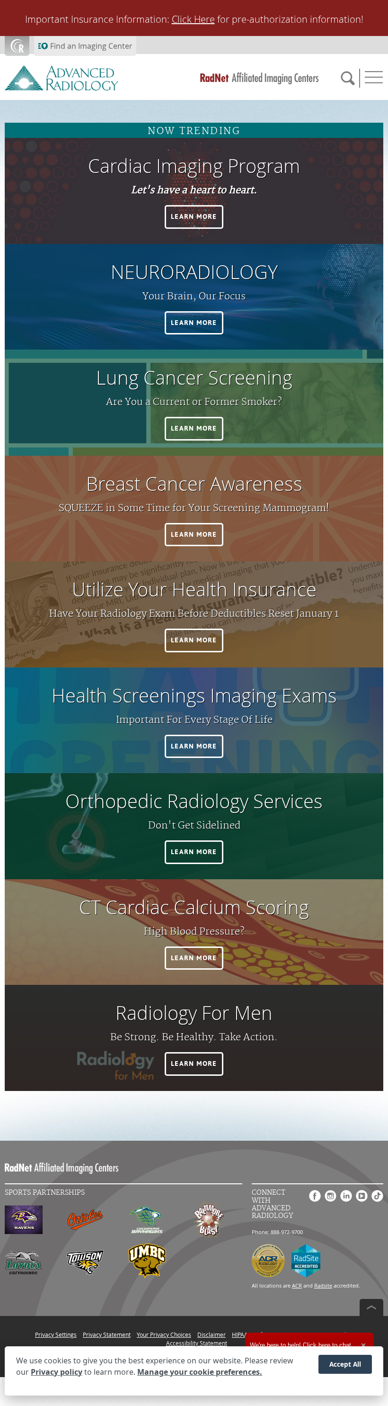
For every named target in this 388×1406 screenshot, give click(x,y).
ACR (297, 1285)
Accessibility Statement (196, 1343)
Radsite (323, 1285)
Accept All (345, 1364)
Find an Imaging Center (91, 46)
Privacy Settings (56, 1334)
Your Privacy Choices (164, 1334)
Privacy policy (56, 1372)
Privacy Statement (107, 1334)
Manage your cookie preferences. (199, 1372)
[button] (194, 217)
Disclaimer (211, 1334)
